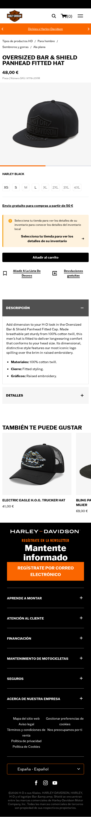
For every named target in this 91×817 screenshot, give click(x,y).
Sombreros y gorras (15, 47)
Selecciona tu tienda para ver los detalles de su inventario (47, 238)
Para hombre (46, 41)
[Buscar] (53, 16)
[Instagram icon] (45, 783)
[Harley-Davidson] (45, 531)
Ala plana (39, 47)
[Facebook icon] (36, 783)
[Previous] (2, 29)
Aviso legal (26, 724)
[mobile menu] (79, 15)
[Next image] (81, 124)
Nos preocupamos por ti (64, 730)
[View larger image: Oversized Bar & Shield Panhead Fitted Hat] (45, 124)
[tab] (23, 165)
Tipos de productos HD (17, 41)
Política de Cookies (26, 746)
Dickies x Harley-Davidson (45, 29)
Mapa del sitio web (26, 718)
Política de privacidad (26, 741)
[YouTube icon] (55, 783)
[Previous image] (9, 124)
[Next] (88, 29)
